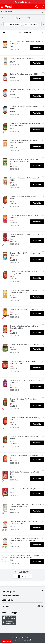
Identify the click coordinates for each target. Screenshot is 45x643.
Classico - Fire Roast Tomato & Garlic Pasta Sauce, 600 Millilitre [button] (24, 273)
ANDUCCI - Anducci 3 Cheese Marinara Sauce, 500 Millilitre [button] (25, 42)
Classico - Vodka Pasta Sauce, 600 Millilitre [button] (25, 455)
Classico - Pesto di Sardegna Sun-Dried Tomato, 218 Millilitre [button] (25, 362)
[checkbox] (43, 41)
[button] (36, 6)
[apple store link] (9, 619)
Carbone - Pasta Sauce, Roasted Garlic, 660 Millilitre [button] (24, 91)
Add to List (37, 48)
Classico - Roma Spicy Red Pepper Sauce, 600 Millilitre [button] (25, 400)
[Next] (42, 24)
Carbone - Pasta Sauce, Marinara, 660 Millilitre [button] (25, 74)
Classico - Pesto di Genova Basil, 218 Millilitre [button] (25, 345)
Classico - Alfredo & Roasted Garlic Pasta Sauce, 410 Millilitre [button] (24, 141)
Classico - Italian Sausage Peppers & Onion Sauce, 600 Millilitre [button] (24, 327)
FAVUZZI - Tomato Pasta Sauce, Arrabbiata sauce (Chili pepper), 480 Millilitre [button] (25, 556)
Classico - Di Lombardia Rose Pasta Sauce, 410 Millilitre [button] (24, 216)
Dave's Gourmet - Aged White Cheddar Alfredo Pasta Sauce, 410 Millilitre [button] (25, 506)
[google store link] (9, 624)
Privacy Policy (16, 638)
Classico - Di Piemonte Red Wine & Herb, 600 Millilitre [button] (24, 235)
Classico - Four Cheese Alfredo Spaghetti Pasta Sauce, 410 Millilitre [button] (25, 292)
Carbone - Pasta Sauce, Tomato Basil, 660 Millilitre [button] (24, 108)
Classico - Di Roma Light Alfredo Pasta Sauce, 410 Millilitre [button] (25, 254)
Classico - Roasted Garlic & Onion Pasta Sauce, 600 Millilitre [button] (25, 381)
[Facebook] (38, 607)
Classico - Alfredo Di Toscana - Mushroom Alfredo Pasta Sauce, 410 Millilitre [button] (25, 160)
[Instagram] (42, 607)
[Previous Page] (15, 576)
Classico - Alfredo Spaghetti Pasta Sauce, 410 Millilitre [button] (25, 179)
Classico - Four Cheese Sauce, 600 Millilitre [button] (25, 309)
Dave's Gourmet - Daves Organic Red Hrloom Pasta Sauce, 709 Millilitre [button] (25, 522)
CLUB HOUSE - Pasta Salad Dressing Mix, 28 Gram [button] (24, 473)
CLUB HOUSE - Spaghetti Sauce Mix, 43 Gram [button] (25, 489)
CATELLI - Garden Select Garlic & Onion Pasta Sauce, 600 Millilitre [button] (25, 124)
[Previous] (2, 24)
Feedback (7, 641)
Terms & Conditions (27, 638)
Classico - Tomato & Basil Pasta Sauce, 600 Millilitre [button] (24, 437)
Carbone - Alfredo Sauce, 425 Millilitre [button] (25, 58)
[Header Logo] (9, 6)
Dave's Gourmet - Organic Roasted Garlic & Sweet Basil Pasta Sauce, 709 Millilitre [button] (25, 539)
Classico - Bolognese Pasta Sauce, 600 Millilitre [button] (23, 198)
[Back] (3, 18)
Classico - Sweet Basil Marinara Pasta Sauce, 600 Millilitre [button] (25, 419)
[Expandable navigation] (2, 6)
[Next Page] (30, 576)
